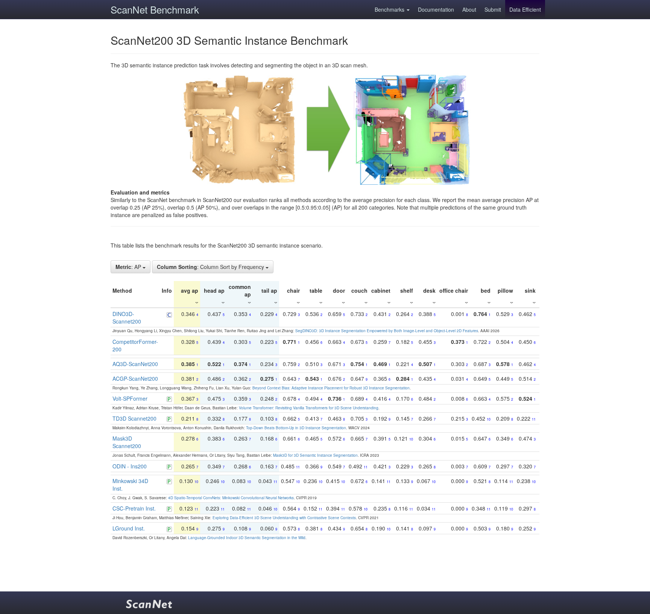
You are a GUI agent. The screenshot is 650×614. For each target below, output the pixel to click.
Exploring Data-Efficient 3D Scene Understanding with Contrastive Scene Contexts (284, 517)
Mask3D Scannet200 (126, 442)
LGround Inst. (128, 528)
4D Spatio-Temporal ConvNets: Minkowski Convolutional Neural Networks (231, 497)
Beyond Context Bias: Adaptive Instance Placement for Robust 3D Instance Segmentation (331, 388)
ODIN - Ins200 (129, 466)
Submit (492, 9)
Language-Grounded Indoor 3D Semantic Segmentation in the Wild (246, 537)
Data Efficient (525, 9)
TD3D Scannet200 (134, 418)
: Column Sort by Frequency (211, 267)
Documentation (436, 9)
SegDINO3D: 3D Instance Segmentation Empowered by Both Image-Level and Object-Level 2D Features (386, 330)
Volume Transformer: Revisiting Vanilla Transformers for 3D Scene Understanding (308, 407)
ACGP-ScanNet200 (135, 378)
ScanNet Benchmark (155, 9)
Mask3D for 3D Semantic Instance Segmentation (315, 455)
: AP (129, 267)
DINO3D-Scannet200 (126, 317)
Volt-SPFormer (129, 398)
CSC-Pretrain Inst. (134, 508)
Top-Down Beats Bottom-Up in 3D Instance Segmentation (296, 427)
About (469, 9)
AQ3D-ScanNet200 (135, 364)
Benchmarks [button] (390, 9)
